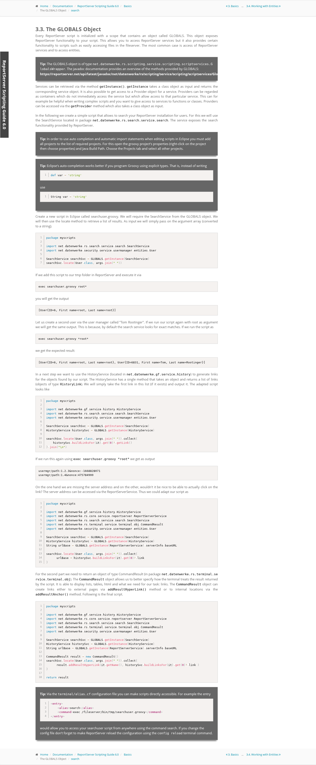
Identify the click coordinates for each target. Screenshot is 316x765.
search (75, 10)
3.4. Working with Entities (262, 6)
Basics (128, 6)
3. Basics (233, 6)
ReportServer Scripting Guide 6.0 (98, 6)
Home (44, 6)
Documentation (63, 6)
